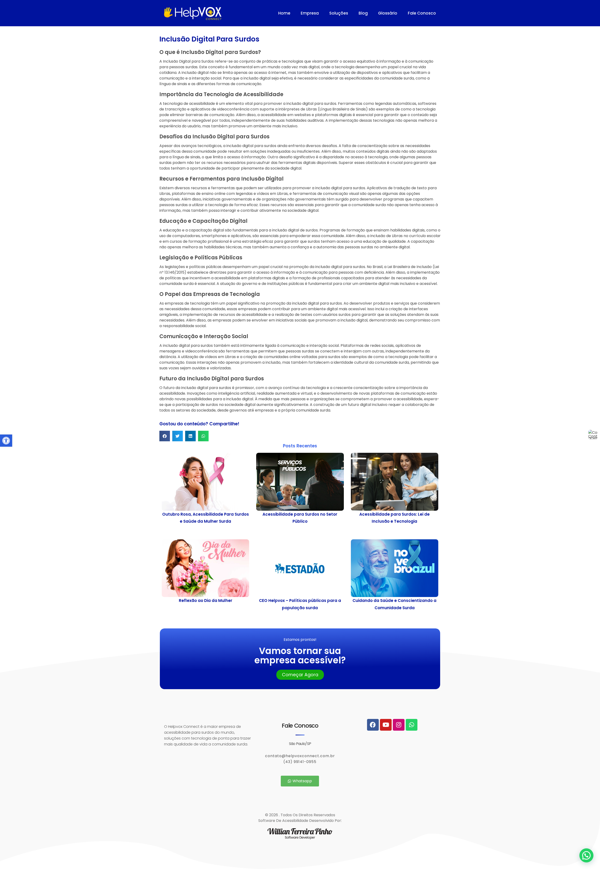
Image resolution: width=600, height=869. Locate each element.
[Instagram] (399, 725)
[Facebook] (373, 725)
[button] (6, 440)
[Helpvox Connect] (215, 13)
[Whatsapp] (411, 725)
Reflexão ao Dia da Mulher (205, 600)
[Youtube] (386, 725)
